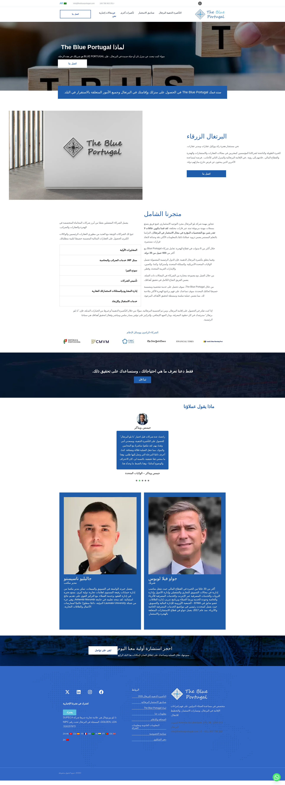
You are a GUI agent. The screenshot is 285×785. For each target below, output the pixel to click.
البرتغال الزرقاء (207, 136)
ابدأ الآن (142, 379)
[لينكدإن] (78, 692)
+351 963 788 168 (107, 3)
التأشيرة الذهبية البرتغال (170, 12)
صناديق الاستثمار (146, 12)
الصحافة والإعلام (158, 719)
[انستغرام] (90, 692)
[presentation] (148, 480)
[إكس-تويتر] (67, 692)
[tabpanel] (142, 444)
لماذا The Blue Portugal (155, 708)
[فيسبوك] (101, 692)
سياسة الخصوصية (157, 733)
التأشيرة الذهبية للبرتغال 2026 (152, 696)
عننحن (114, 14)
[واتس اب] (200, 3)
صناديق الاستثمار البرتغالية (153, 702)
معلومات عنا (160, 713)
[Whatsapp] (277, 777)
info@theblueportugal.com (84, 3)
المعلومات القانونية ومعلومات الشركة (145, 726)
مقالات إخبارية (105, 12)
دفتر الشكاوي (160, 739)
